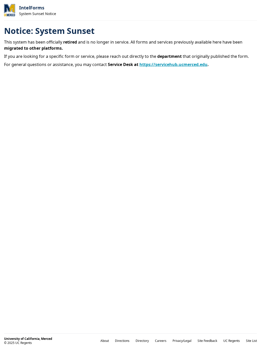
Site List (251, 341)
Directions (122, 341)
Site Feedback (207, 341)
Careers (160, 341)
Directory (142, 341)
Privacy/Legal (182, 341)
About (104, 341)
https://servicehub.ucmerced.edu (173, 64)
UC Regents (231, 341)
